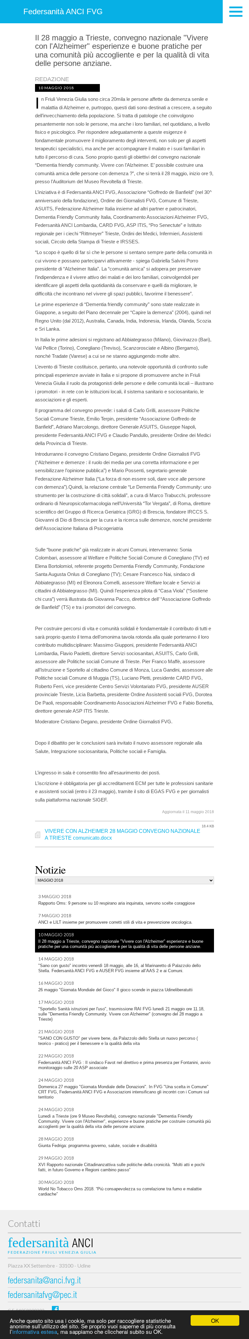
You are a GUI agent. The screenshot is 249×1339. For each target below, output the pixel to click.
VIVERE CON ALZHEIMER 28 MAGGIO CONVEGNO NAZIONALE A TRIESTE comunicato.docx (122, 834)
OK (215, 1320)
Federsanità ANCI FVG (63, 11)
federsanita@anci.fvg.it (44, 1281)
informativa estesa (34, 1331)
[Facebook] (55, 1309)
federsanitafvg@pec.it (42, 1296)
